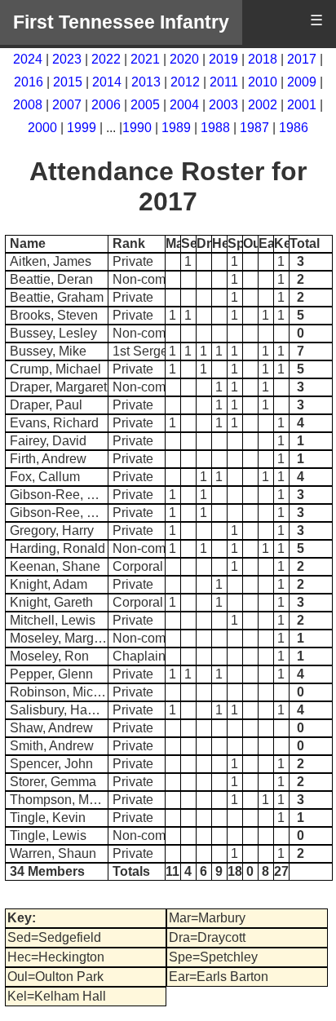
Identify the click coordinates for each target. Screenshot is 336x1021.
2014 (107, 82)
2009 (301, 82)
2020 (184, 59)
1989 (176, 128)
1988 (215, 128)
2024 (27, 59)
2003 (223, 105)
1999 (81, 128)
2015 (67, 82)
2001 (301, 105)
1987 (254, 128)
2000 (42, 128)
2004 (184, 105)
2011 (224, 82)
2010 (262, 82)
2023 (67, 59)
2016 (28, 82)
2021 (145, 59)
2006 (106, 105)
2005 (145, 105)
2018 (262, 59)
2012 (185, 82)
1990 (137, 128)
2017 (301, 59)
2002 (262, 105)
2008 (27, 105)
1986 (293, 128)
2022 (106, 59)
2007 (67, 105)
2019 (223, 59)
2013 (146, 82)
